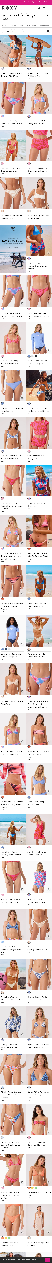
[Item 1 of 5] (13, 51)
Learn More (13, 1261)
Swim (21, 26)
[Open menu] (48, 8)
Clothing (12, 26)
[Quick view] (22, 63)
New (4, 26)
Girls (34, 26)
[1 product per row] (44, 31)
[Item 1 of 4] (13, 531)
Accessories (43, 26)
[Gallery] (13, 51)
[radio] (2, 68)
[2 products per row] (48, 31)
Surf (28, 26)
